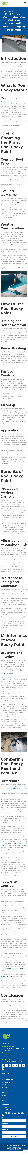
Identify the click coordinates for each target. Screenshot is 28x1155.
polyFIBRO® (4, 845)
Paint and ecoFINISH (7, 976)
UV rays (19, 203)
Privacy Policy (22, 1145)
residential (12, 968)
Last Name (5, 1129)
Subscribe (14, 1136)
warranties (4, 968)
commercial (21, 968)
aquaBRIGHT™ (19, 843)
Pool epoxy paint (5, 102)
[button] (25, 3)
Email (3, 1117)
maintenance (4, 673)
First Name (5, 1123)
